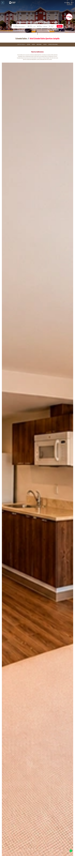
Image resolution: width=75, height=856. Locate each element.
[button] (2, 490)
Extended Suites (21, 39)
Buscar (59, 26)
